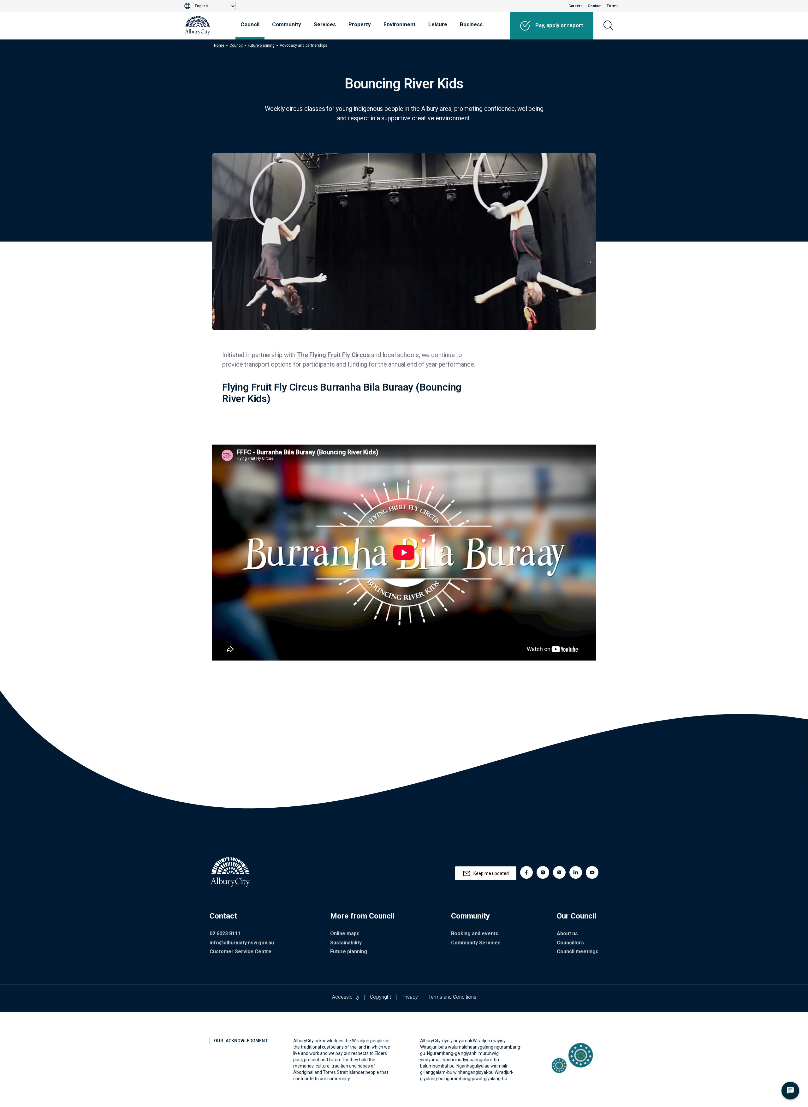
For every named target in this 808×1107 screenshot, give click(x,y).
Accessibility (345, 997)
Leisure (437, 24)
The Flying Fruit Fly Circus (333, 355)
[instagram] (543, 872)
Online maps (344, 933)
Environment (399, 24)
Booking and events (474, 933)
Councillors (570, 943)
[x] (559, 872)
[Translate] (188, 6)
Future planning (261, 45)
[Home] (197, 25)
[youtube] (592, 872)
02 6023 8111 (225, 933)
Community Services (476, 943)
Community (286, 24)
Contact (595, 6)
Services (325, 24)
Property (359, 24)
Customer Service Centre (240, 951)
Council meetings (577, 951)
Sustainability (346, 943)
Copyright (380, 997)
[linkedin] (575, 872)
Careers (575, 6)
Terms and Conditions (452, 997)
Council (250, 24)
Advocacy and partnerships (303, 45)
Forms (613, 6)
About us (567, 933)
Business (471, 24)
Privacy (409, 997)
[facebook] (526, 872)
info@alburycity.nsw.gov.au (242, 943)
